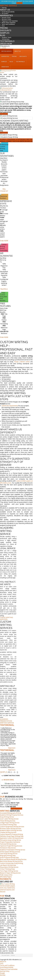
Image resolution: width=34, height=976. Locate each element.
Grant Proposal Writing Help (9, 857)
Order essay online (6, 875)
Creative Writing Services (8, 832)
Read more (11, 748)
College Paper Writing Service (9, 823)
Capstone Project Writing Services (11, 846)
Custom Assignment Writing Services (12, 827)
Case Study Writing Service (8, 854)
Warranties (6, 15)
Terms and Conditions (8, 24)
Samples (4, 33)
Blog (2, 35)
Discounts (5, 30)
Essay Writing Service (7, 817)
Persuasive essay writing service (10, 840)
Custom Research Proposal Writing (11, 834)
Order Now (6, 43)
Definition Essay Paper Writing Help (11, 836)
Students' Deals (6, 37)
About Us (5, 10)
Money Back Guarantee (9, 22)
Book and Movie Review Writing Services (13, 859)
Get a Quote (4, 114)
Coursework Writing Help (8, 825)
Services (2, 975)
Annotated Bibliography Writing (10, 813)
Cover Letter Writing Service (9, 819)
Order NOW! (4, 241)
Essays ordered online (22, 362)
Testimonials (7, 41)
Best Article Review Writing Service (11, 861)
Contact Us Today (16, 809)
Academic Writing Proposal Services (11, 815)
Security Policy (6, 17)
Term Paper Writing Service (9, 871)
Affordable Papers (6, 877)
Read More (4, 289)
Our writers (5, 13)
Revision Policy (6, 19)
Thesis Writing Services (6, 618)
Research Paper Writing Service (10, 873)
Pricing (4, 28)
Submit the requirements (10, 406)
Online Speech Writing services (10, 852)
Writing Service (8, 5)
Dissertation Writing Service (9, 867)
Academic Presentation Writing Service (7, 721)
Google (2, 973)
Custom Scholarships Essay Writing (11, 863)
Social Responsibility (8, 12)
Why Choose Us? (4, 190)
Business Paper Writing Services (10, 828)
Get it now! (19, 3)
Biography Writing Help (8, 856)
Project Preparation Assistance (10, 842)
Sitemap (4, 8)
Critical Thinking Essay (7, 869)
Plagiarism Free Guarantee (10, 21)
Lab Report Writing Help (8, 865)
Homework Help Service (8, 848)
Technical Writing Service (8, 844)
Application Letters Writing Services (11, 838)
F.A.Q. (3, 26)
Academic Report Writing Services (11, 830)
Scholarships (6, 39)
